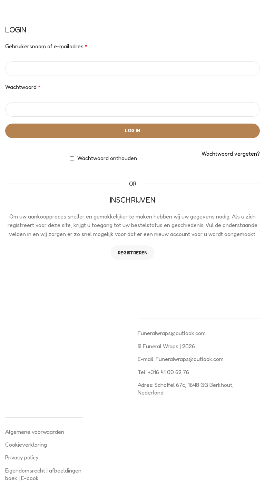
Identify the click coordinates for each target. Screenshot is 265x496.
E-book (30, 478)
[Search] (257, 10)
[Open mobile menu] (8, 10)
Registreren (133, 252)
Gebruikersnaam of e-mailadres (46, 46)
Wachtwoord (23, 87)
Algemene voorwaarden (34, 431)
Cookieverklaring (26, 444)
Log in (132, 130)
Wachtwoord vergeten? (231, 153)
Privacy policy (21, 457)
